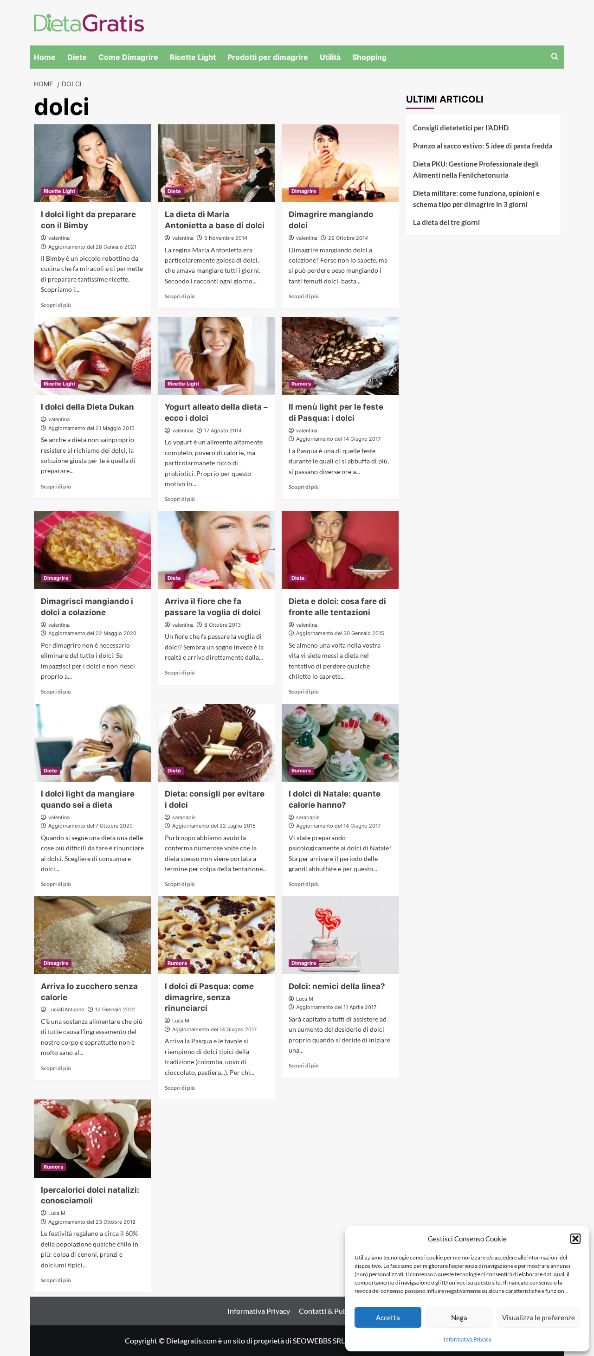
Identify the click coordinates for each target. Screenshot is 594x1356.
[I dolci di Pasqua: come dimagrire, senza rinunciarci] (216, 935)
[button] (575, 1238)
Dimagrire (303, 191)
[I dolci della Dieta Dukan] (92, 356)
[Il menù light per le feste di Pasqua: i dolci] (340, 356)
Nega (459, 1317)
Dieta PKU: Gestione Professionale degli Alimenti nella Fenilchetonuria (476, 169)
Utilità (330, 57)
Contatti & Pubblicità (333, 1310)
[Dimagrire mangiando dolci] (340, 163)
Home (45, 57)
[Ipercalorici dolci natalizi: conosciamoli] (92, 1138)
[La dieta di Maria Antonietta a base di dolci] (216, 163)
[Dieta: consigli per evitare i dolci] (216, 743)
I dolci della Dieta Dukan (87, 406)
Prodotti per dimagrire (267, 57)
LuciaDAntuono (66, 1009)
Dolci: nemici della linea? (337, 986)
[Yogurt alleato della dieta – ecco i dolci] (216, 356)
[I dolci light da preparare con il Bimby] (92, 163)
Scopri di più (56, 305)
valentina (59, 238)
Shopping (369, 57)
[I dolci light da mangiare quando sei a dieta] (92, 743)
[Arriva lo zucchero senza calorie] (92, 935)
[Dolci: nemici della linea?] (340, 935)
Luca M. (181, 1020)
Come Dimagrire (128, 57)
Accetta (388, 1317)
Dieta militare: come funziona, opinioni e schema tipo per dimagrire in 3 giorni (476, 198)
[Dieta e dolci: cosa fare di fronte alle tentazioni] (340, 550)
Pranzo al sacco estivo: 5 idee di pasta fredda (483, 145)
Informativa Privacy (467, 1339)
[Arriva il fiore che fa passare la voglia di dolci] (216, 550)
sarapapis (184, 817)
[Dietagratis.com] (89, 21)
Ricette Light (193, 57)
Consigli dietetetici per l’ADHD (461, 127)
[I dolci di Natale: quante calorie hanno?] (340, 743)
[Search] (555, 57)
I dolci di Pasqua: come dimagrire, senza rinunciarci (209, 997)
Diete (77, 57)
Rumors (301, 383)
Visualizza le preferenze (538, 1317)
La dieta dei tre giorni (446, 222)
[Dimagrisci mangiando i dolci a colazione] (92, 550)
